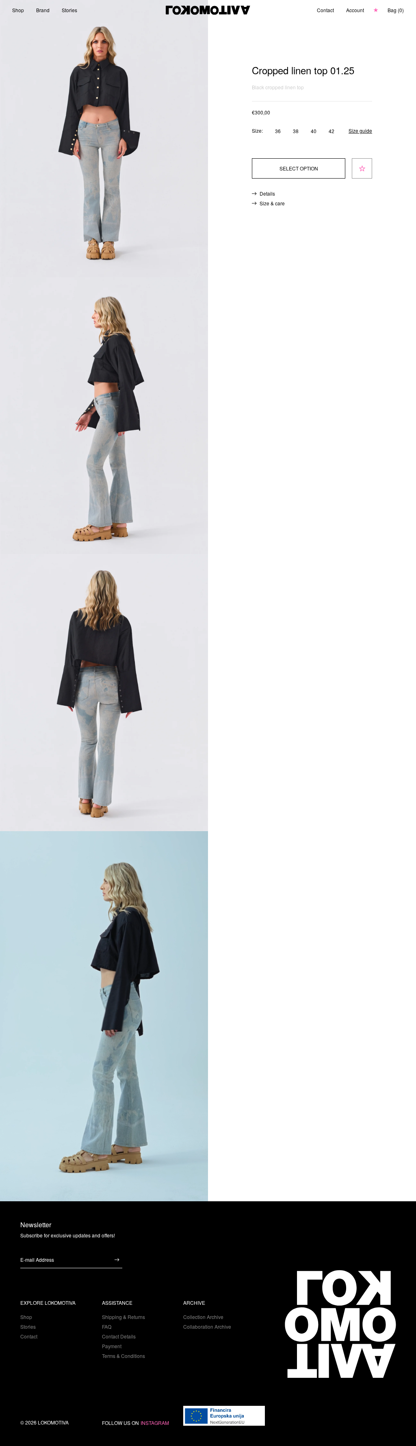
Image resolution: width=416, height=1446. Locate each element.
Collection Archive (203, 1316)
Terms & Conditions (123, 1355)
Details (267, 193)
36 (278, 130)
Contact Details (119, 1336)
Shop (18, 10)
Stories (69, 9)
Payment (111, 1346)
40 (313, 130)
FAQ (106, 1326)
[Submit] (117, 1260)
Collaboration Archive (207, 1326)
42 (331, 130)
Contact (325, 10)
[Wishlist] (375, 10)
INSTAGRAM (155, 1423)
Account (355, 10)
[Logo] (208, 10)
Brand (43, 10)
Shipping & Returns (123, 1316)
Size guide (360, 131)
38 (296, 130)
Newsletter (35, 1225)
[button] (396, 10)
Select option (299, 168)
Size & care (272, 203)
